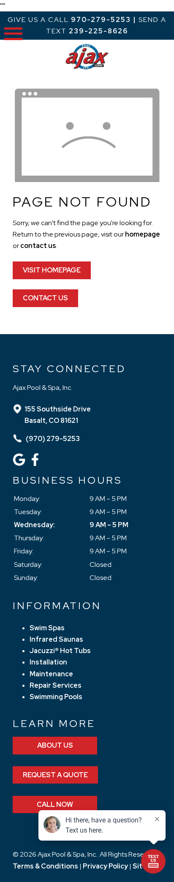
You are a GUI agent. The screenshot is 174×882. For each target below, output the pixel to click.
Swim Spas (47, 627)
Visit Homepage (52, 270)
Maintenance (51, 674)
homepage (142, 234)
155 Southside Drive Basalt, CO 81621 (57, 415)
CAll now (55, 804)
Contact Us (45, 298)
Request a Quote (55, 774)
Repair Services (56, 685)
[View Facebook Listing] (36, 463)
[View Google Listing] (20, 463)
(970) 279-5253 (52, 438)
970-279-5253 (101, 19)
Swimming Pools (56, 696)
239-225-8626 (98, 31)
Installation (48, 662)
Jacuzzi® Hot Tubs (60, 650)
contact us (38, 245)
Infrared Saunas (56, 639)
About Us (55, 745)
